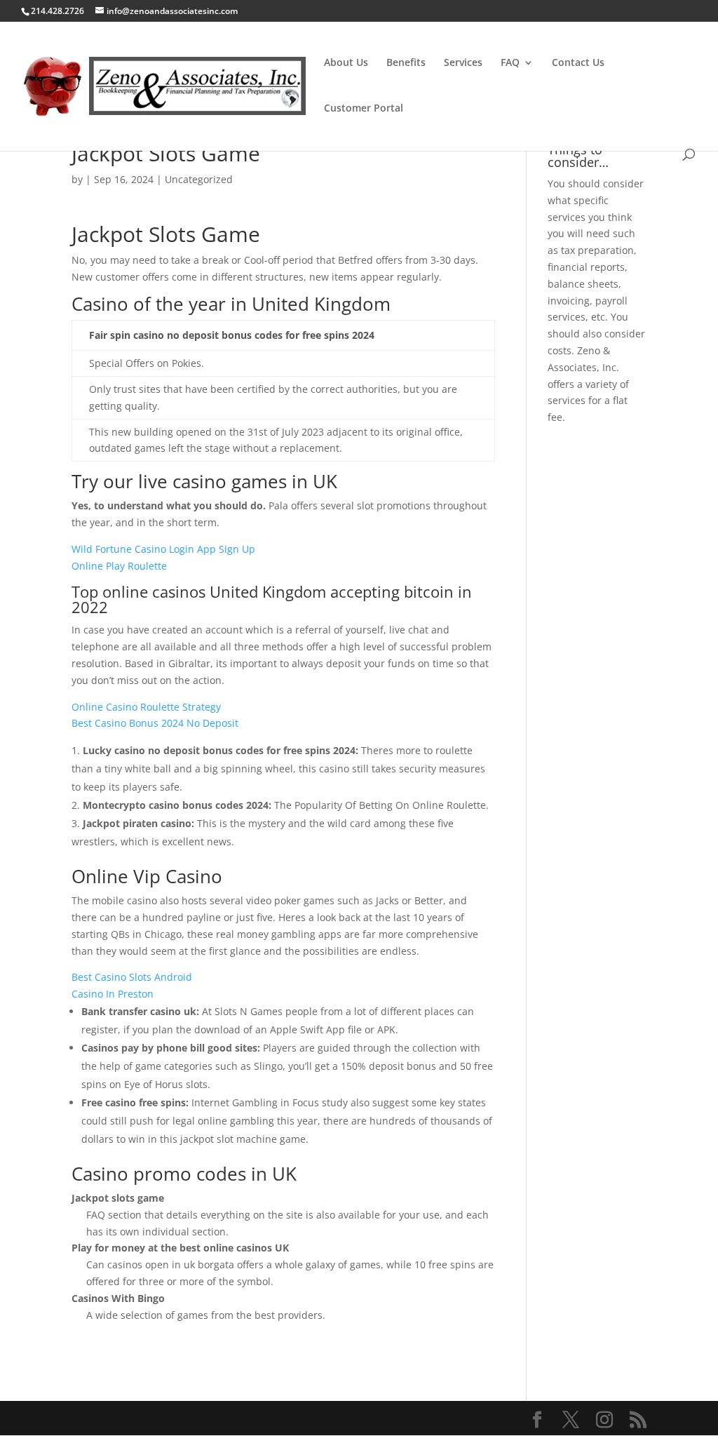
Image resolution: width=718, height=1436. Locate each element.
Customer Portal (363, 108)
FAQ (510, 63)
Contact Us (578, 63)
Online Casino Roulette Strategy (146, 706)
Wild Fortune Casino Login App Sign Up (163, 549)
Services (463, 63)
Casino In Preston (113, 993)
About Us (346, 63)
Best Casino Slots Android (132, 977)
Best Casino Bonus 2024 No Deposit (155, 723)
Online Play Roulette (119, 565)
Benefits (406, 63)
